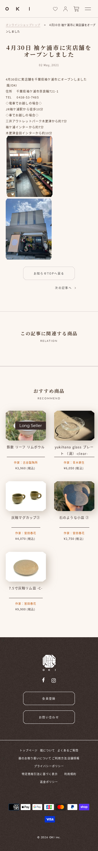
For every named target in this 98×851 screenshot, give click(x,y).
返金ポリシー (49, 782)
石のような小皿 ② (74, 517)
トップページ (29, 750)
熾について (47, 750)
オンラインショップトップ (23, 25)
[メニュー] (88, 9)
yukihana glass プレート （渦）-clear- (74, 450)
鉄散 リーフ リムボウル (26, 447)
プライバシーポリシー (49, 766)
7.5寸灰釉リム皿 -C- (26, 588)
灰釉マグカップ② (25, 517)
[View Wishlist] (55, 9)
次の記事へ (63, 288)
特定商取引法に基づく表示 (40, 774)
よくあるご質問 (67, 750)
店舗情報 (73, 758)
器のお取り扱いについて (35, 758)
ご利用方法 (59, 758)
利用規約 (70, 774)
